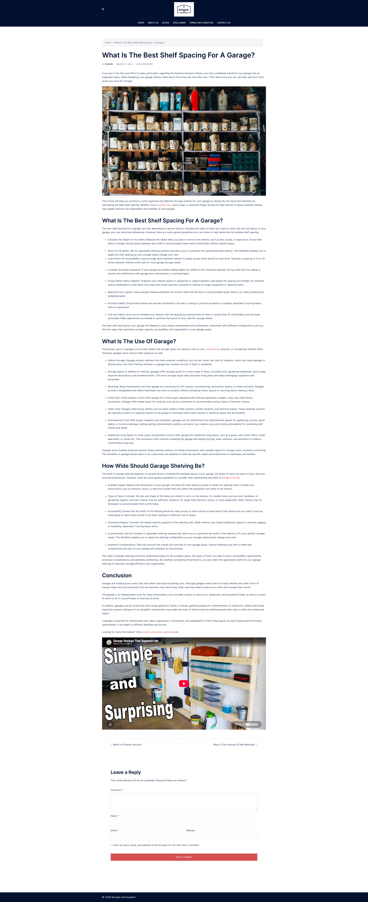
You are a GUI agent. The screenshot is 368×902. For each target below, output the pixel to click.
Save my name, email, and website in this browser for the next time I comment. (156, 845)
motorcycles (213, 349)
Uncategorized (144, 64)
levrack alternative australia (157, 632)
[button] (103, 9)
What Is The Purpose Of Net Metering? (234, 744)
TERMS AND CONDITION (201, 22)
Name (115, 815)
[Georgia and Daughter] (184, 9)
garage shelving (230, 477)
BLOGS (165, 22)
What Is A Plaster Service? (127, 744)
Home (108, 42)
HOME (141, 22)
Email (114, 830)
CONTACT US (223, 22)
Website (190, 830)
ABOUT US (153, 22)
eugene (109, 64)
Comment (117, 790)
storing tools (164, 204)
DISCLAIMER (179, 22)
